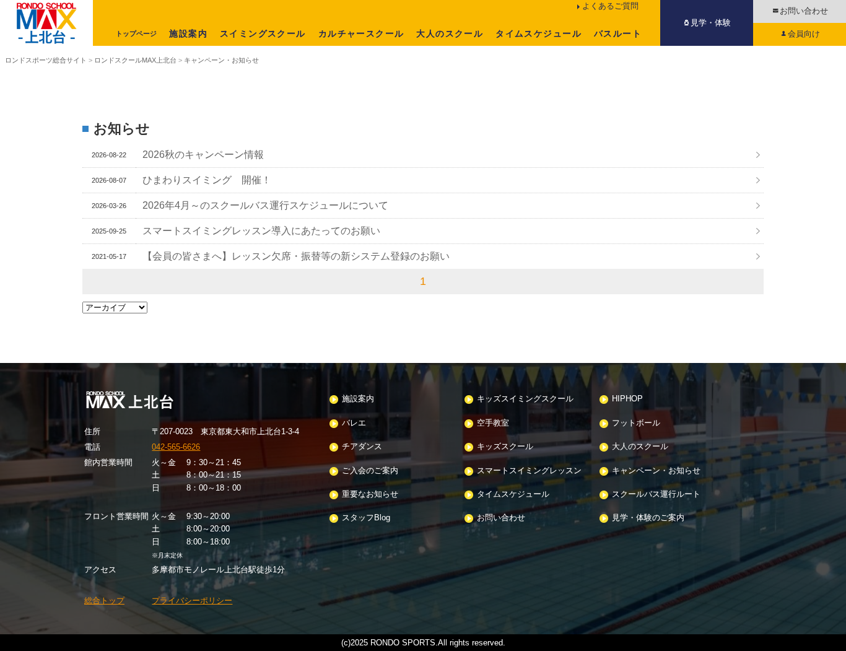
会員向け (804, 33)
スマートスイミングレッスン (529, 471)
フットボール (636, 423)
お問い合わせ (804, 10)
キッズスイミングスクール (525, 399)
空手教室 (493, 423)
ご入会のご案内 (370, 471)
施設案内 (188, 33)
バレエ (354, 423)
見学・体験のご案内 (648, 518)
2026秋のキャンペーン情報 (203, 154)
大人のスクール (449, 33)
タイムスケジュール (538, 33)
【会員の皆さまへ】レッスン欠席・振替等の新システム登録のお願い (296, 255)
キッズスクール (505, 447)
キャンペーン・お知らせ (656, 471)
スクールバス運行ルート (656, 495)
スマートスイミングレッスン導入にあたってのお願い (261, 230)
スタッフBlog (366, 518)
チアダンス (362, 447)
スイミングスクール (263, 33)
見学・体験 (711, 22)
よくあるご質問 (610, 6)
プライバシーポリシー (192, 600)
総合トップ (104, 600)
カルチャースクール (361, 33)
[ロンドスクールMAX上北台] (46, 23)
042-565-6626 (176, 447)
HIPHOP (627, 399)
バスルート (618, 33)
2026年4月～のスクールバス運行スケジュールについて (265, 205)
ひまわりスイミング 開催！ (206, 179)
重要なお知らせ (370, 495)
